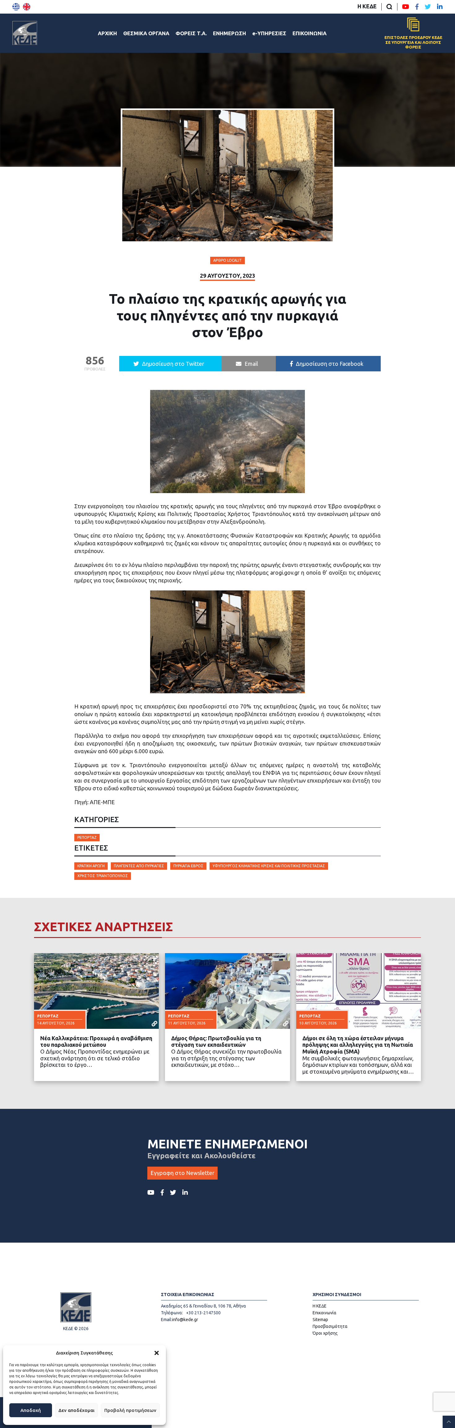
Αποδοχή (30, 1410)
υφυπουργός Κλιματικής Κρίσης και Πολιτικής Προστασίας (269, 866)
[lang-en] (26, 7)
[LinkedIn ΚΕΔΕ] (440, 7)
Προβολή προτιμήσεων (130, 1410)
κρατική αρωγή (91, 866)
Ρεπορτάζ (87, 837)
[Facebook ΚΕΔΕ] (416, 7)
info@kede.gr (185, 1319)
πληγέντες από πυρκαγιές (139, 866)
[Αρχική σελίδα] (24, 33)
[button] (157, 1353)
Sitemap (320, 1319)
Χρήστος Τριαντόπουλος (102, 876)
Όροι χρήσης (325, 1333)
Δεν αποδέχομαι (76, 1410)
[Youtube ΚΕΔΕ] (405, 7)
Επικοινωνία (324, 1312)
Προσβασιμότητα (330, 1326)
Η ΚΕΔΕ (367, 6)
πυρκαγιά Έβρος (188, 866)
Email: (166, 1319)
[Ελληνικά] (16, 7)
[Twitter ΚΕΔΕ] (428, 7)
